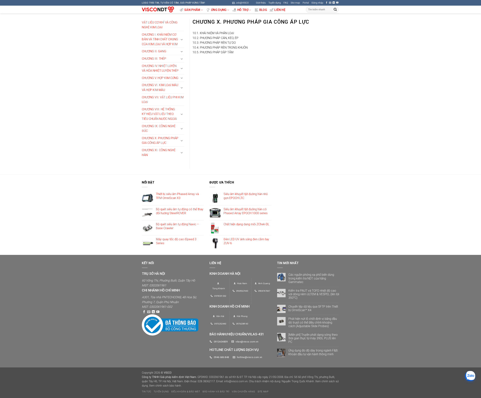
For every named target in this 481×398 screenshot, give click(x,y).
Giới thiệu (261, 2)
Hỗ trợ (242, 10)
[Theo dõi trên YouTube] (337, 3)
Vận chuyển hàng (243, 391)
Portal (306, 2)
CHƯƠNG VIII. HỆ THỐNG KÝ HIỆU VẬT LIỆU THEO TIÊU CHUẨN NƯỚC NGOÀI (159, 114)
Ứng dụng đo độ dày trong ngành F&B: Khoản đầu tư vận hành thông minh (313, 352)
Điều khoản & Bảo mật (185, 391)
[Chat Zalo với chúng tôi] (470, 376)
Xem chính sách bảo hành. (165, 385)
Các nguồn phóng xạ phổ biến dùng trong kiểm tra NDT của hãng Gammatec (311, 278)
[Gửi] (335, 9)
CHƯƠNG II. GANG (154, 51)
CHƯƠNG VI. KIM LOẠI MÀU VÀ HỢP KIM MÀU (160, 87)
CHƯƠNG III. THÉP (154, 58)
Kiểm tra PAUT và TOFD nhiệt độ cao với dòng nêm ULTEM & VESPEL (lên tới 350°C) (313, 294)
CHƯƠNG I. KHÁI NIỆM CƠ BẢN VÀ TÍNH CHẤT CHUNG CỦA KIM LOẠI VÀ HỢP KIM (160, 39)
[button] (240, 3)
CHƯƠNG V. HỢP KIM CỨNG (160, 78)
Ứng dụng (219, 10)
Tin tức (146, 391)
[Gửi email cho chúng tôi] (330, 3)
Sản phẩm (192, 10)
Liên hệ (279, 10)
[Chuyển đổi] (181, 39)
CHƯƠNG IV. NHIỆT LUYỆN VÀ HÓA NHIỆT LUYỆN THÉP (160, 68)
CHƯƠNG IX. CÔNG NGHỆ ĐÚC (158, 128)
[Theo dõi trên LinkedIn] (334, 3)
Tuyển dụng (274, 2)
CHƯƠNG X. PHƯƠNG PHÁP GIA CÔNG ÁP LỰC (160, 140)
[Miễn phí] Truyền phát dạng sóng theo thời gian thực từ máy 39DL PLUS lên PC (313, 338)
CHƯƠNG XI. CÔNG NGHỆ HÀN (158, 152)
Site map (295, 2)
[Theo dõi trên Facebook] (326, 3)
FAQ (286, 2)
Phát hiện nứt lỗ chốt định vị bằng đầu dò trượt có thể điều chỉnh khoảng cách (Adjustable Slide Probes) (312, 322)
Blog (263, 10)
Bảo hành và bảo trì (216, 391)
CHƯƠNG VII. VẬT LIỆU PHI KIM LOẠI (163, 99)
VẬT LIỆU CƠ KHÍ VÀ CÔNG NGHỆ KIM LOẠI (159, 25)
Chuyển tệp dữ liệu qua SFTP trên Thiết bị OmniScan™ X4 (313, 308)
